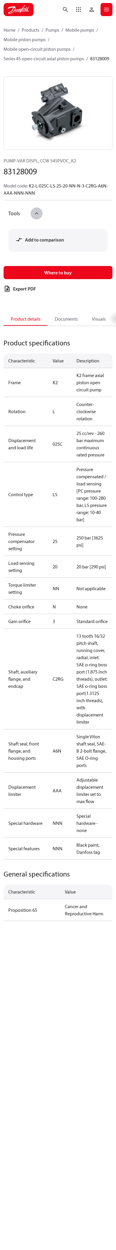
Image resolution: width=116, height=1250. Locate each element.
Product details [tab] (25, 319)
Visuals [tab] (99, 319)
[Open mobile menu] (106, 9)
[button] (78, 9)
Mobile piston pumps (25, 39)
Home (9, 30)
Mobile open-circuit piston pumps (37, 49)
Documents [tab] (66, 319)
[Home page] (19, 9)
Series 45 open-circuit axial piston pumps (44, 58)
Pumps (52, 30)
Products (30, 30)
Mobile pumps (79, 30)
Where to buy (58, 273)
